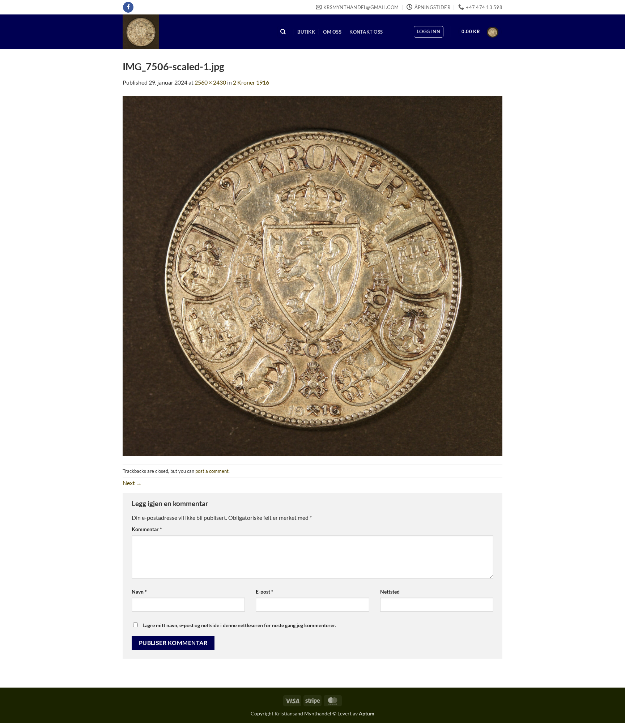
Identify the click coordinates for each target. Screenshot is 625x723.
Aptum (366, 713)
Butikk (306, 32)
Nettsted (390, 592)
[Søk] (283, 32)
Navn (139, 592)
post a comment (212, 471)
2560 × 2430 (210, 82)
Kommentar (147, 529)
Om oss (332, 32)
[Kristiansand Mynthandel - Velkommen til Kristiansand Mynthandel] (194, 31)
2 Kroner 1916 (251, 82)
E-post (264, 592)
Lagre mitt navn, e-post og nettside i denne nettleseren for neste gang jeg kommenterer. (239, 625)
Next (132, 482)
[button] (428, 32)
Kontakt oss (366, 32)
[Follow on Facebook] (128, 7)
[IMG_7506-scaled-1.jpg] (312, 274)
